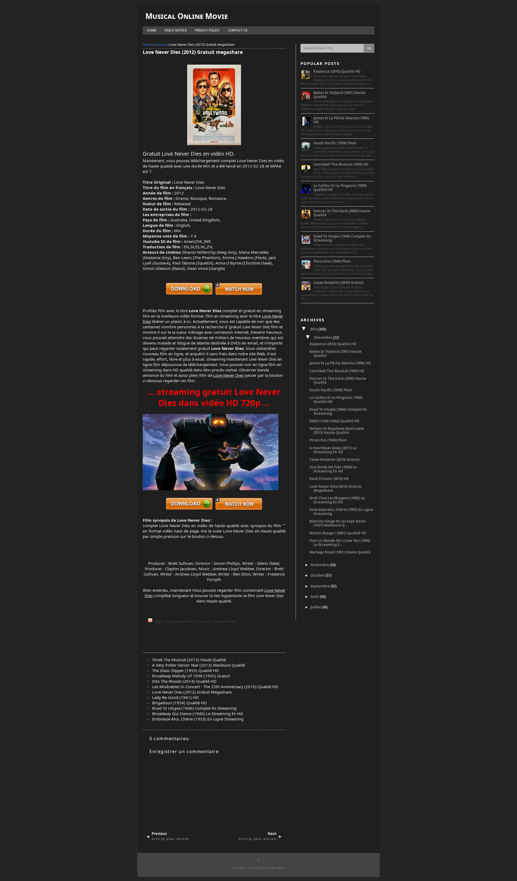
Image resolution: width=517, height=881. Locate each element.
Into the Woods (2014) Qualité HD (184, 681)
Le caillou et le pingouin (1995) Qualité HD (340, 187)
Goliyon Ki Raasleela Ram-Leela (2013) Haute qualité (336, 430)
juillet (316, 607)
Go (369, 48)
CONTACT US (238, 30)
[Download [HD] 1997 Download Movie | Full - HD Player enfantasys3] (189, 294)
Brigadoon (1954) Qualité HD (179, 702)
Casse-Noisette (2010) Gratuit (338, 282)
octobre (318, 575)
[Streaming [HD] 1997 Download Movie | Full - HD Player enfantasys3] (238, 294)
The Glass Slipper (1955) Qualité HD (185, 670)
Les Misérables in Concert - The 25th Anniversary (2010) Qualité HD (215, 686)
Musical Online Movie (186, 16)
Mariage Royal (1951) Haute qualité (340, 552)
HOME (151, 30)
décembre (323, 337)
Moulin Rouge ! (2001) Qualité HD (337, 533)
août (315, 596)
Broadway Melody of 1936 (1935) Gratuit (191, 675)
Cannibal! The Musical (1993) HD (341, 164)
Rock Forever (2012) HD (329, 478)
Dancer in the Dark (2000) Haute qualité (341, 212)
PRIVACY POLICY (207, 30)
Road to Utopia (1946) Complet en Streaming (194, 708)
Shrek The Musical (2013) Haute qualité (189, 659)
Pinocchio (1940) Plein (332, 261)
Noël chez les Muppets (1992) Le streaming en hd (337, 500)
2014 (314, 329)
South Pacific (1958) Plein (335, 143)
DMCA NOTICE (176, 30)
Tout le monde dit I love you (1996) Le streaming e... (339, 542)
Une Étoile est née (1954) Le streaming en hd (333, 469)
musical (161, 44)
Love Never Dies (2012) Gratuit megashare (192, 692)
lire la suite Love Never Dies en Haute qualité (243, 531)
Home (147, 44)
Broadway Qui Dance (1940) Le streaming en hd (197, 713)
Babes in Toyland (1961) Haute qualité (339, 94)
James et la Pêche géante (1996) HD (341, 120)
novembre (320, 564)
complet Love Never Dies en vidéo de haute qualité (191, 525)
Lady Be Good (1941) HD (175, 697)
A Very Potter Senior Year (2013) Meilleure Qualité (198, 665)
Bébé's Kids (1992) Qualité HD (334, 421)
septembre (320, 586)
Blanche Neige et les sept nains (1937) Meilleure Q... (337, 523)
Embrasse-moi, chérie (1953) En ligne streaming (197, 719)
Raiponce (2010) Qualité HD (337, 71)
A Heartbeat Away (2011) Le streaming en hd (333, 449)
